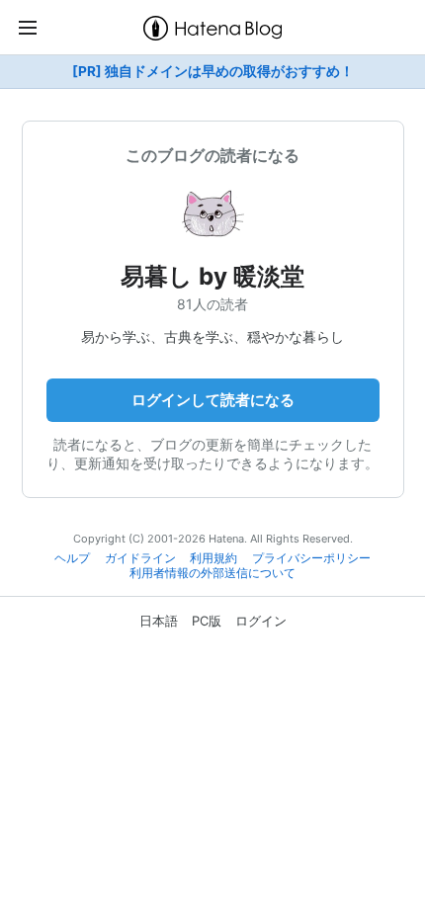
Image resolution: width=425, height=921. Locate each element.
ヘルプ (72, 558)
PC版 (206, 620)
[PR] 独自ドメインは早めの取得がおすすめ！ (213, 71)
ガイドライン (140, 558)
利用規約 (213, 558)
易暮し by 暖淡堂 (212, 276)
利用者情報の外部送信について (212, 573)
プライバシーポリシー (311, 558)
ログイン (261, 620)
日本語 (158, 620)
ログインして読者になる (213, 399)
